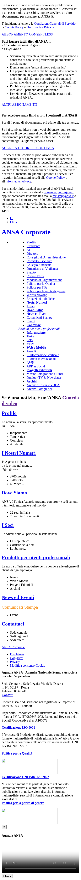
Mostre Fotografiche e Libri (45, 374)
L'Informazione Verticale (43, 355)
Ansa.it (31, 351)
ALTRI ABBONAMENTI (19, 104)
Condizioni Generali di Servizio (55, 23)
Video (30, 344)
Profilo (9, 413)
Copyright (16, 658)
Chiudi (7, 876)
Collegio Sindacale (39, 265)
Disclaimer (17, 654)
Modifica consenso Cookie (27, 665)
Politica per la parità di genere (46, 291)
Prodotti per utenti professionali (36, 557)
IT (11, 218)
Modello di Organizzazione (44, 280)
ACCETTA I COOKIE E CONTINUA (28, 148)
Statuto (31, 272)
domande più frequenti (58, 192)
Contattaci (13, 624)
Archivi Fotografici (39, 389)
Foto (30, 340)
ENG (13, 222)
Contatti (7, 695)
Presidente (33, 246)
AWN (30, 362)
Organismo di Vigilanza (42, 268)
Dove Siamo (14, 492)
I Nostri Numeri (19, 453)
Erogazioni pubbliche (41, 298)
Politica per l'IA (37, 287)
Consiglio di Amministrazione (46, 257)
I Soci (8, 525)
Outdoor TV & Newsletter (44, 377)
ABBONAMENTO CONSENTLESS (27, 34)
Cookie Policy (14, 27)
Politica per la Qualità (41, 283)
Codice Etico (35, 276)
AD (29, 250)
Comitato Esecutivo (39, 261)
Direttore (32, 253)
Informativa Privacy (41, 27)
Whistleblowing (37, 295)
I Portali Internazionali (41, 359)
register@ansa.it (63, 196)
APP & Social (36, 366)
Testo (30, 336)
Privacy (15, 661)
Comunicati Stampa (39, 317)
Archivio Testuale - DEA (43, 385)
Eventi (31, 321)
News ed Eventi (18, 597)
